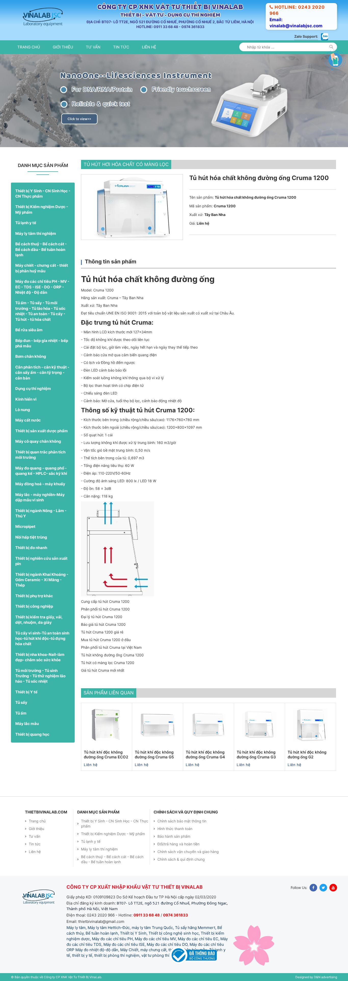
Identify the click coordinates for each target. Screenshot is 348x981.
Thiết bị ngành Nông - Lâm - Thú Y (40, 513)
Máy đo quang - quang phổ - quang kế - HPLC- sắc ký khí (41, 471)
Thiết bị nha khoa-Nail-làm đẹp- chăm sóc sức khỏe (39, 657)
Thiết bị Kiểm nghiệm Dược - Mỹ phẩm (41, 209)
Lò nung (22, 409)
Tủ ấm (20, 713)
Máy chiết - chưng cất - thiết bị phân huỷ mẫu (41, 268)
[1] (331, 47)
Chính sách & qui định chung (181, 859)
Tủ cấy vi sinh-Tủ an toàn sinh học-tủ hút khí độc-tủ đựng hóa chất (42, 638)
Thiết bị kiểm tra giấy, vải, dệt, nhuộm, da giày (38, 620)
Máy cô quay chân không (38, 441)
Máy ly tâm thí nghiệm (35, 233)
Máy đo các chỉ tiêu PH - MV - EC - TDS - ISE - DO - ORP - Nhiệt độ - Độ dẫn (42, 287)
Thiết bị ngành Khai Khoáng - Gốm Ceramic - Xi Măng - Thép (41, 580)
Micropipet (25, 526)
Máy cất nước (28, 420)
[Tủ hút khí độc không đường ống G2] (310, 724)
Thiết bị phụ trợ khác (34, 595)
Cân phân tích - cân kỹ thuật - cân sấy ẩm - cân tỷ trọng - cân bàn (42, 372)
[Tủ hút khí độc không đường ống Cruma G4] (208, 724)
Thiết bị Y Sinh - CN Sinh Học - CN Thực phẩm (42, 193)
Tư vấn (93, 47)
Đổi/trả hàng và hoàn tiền (178, 844)
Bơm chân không (30, 356)
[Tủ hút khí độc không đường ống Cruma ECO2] (106, 724)
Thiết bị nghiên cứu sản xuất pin (41, 561)
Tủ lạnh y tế (25, 222)
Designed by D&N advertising (316, 977)
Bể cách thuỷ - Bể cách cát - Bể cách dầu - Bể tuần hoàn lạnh (41, 249)
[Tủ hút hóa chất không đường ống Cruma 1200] (132, 207)
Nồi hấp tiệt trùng (31, 537)
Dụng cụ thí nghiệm (33, 388)
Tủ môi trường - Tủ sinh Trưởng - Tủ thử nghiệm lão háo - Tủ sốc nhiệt (40, 676)
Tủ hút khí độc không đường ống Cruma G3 (256, 755)
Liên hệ (149, 47)
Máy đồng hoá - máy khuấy (40, 483)
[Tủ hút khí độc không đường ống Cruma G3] (259, 724)
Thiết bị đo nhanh (31, 547)
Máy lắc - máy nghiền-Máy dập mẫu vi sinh (40, 497)
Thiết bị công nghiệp (34, 606)
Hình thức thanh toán (174, 828)
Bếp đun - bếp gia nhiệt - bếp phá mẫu (41, 343)
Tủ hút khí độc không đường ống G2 (307, 755)
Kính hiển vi (25, 399)
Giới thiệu (63, 47)
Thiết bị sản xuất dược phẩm (41, 430)
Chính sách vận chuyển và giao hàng (188, 851)
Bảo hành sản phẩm (173, 836)
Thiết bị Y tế (26, 692)
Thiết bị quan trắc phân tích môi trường (40, 455)
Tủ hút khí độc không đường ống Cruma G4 (205, 755)
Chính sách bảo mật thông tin (181, 821)
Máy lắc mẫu (27, 723)
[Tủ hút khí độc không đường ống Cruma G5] (157, 724)
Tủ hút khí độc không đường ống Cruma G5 (154, 755)
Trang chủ (28, 47)
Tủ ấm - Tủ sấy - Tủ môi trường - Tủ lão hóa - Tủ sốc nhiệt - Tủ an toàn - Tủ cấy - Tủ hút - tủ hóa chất (40, 311)
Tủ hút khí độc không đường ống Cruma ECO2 (106, 755)
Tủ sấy (21, 702)
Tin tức (121, 47)
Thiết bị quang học (32, 734)
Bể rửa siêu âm (29, 329)
